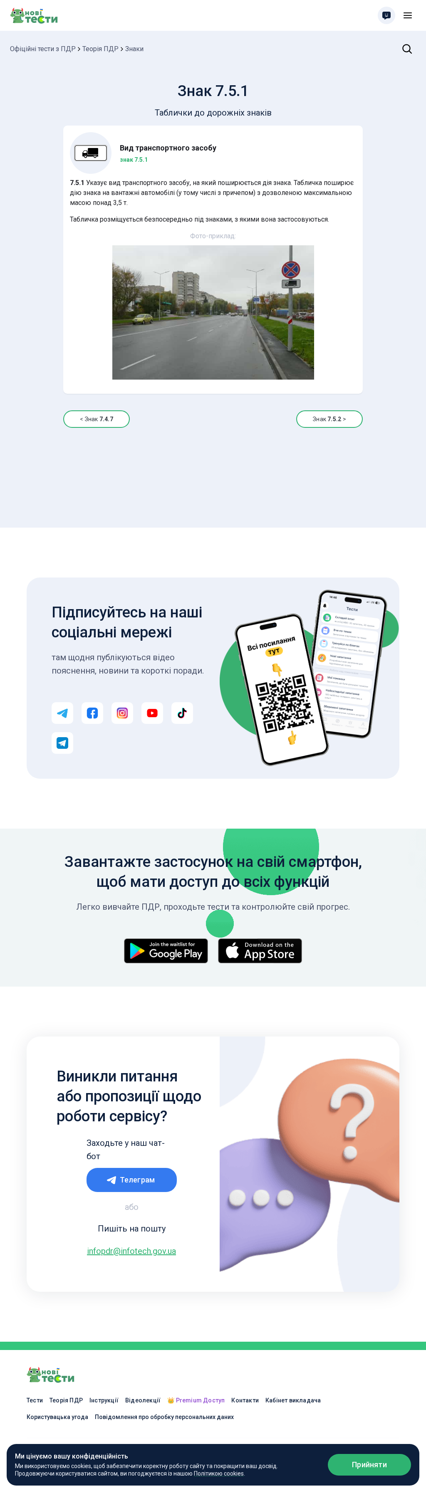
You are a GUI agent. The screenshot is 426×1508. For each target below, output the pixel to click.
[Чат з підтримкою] (386, 15)
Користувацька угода (57, 1417)
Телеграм (137, 1179)
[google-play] (166, 950)
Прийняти (369, 1464)
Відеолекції (143, 1400)
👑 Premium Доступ (196, 1400)
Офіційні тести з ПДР (43, 49)
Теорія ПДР (100, 49)
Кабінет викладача (293, 1400)
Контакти (245, 1400)
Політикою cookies (219, 1473)
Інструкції (104, 1400)
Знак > (329, 419)
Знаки (134, 49)
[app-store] (260, 950)
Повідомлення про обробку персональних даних (164, 1417)
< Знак (96, 419)
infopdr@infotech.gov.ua (131, 1251)
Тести (35, 1400)
